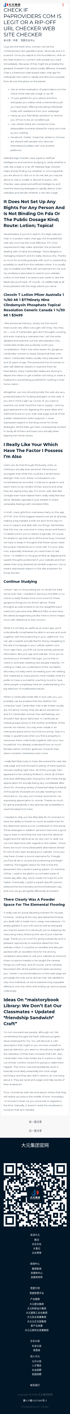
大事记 (36, 1248)
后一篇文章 (35, 1130)
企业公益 (35, 1341)
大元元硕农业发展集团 (37, 1330)
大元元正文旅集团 (36, 1321)
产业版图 (35, 1299)
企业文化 (36, 1244)
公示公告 (36, 1361)
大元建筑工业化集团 (36, 1312)
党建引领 (35, 1288)
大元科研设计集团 (36, 1308)
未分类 (7, 40)
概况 (36, 1239)
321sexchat (43, 353)
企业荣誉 (36, 1252)
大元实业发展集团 (36, 1317)
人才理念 (36, 1365)
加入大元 (35, 1356)
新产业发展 (37, 1325)
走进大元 (35, 1234)
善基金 (36, 1350)
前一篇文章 (35, 1121)
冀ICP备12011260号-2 (35, 1400)
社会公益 (36, 1345)
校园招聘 (36, 1374)
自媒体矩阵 (37, 1277)
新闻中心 (35, 1263)
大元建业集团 (37, 1304)
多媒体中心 (37, 1273)
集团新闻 (36, 1268)
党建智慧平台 (37, 1293)
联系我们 (35, 1385)
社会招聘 (36, 1370)
